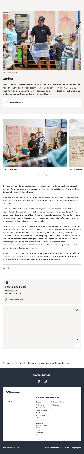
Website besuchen (16, 102)
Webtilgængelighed (73, 448)
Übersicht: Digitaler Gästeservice (41, 433)
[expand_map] (77, 309)
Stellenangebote (57, 402)
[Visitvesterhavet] (13, 392)
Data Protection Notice (54, 448)
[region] (42, 327)
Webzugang (55, 405)
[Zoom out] (77, 345)
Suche (38, 402)
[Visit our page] (39, 381)
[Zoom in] (77, 339)
